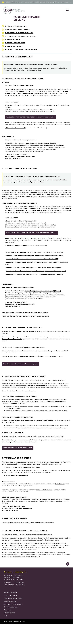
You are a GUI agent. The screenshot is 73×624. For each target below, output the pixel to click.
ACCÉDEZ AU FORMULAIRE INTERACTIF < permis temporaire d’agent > (31, 233)
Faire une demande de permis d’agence (17, 447)
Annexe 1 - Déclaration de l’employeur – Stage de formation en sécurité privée (34, 255)
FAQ (5, 616)
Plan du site (8, 610)
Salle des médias (9, 613)
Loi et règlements (10, 601)
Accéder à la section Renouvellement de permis (20, 364)
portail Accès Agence (20, 475)
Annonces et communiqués (13, 604)
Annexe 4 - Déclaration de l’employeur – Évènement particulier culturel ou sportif (36, 271)
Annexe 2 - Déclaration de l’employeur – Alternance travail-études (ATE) (32, 259)
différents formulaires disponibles (27, 467)
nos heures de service (45, 499)
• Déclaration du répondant (15, 128)
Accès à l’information (10, 592)
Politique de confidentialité (13, 598)
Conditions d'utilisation (11, 607)
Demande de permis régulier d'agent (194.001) (39, 143)
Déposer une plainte (10, 595)
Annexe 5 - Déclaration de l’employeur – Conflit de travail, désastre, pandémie (34, 274)
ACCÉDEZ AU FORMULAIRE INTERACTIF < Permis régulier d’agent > (30, 117)
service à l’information (44, 490)
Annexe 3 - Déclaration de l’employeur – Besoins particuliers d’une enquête (33, 267)
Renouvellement (30, 356)
